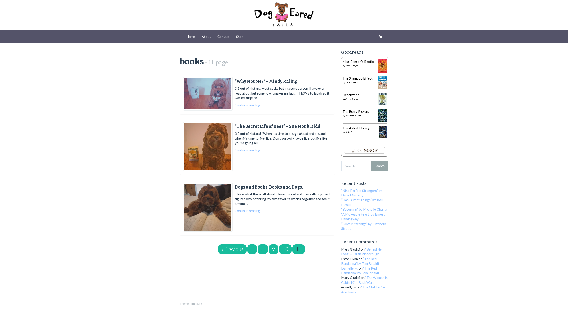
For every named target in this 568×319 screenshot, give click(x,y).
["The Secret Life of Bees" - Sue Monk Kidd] (208, 146)
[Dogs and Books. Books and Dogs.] (208, 207)
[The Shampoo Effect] (382, 82)
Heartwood (351, 95)
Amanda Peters (353, 115)
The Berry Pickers (356, 111)
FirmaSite (196, 303)
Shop (239, 37)
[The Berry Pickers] (382, 115)
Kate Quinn (351, 132)
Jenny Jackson (352, 82)
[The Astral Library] (382, 132)
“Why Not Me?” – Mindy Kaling (266, 81)
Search (380, 166)
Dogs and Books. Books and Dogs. (269, 187)
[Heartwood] (382, 99)
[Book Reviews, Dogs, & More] (284, 16)
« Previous (232, 249)
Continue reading (247, 105)
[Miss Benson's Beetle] (382, 66)
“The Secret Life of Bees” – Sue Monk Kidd (277, 126)
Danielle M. (349, 268)
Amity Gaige (351, 98)
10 (285, 249)
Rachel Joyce (351, 65)
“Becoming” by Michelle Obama (364, 209)
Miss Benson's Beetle (358, 62)
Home (190, 37)
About (206, 37)
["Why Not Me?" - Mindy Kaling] (208, 93)
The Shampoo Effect (358, 78)
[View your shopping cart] (382, 36)
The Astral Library (356, 128)
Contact (223, 37)
